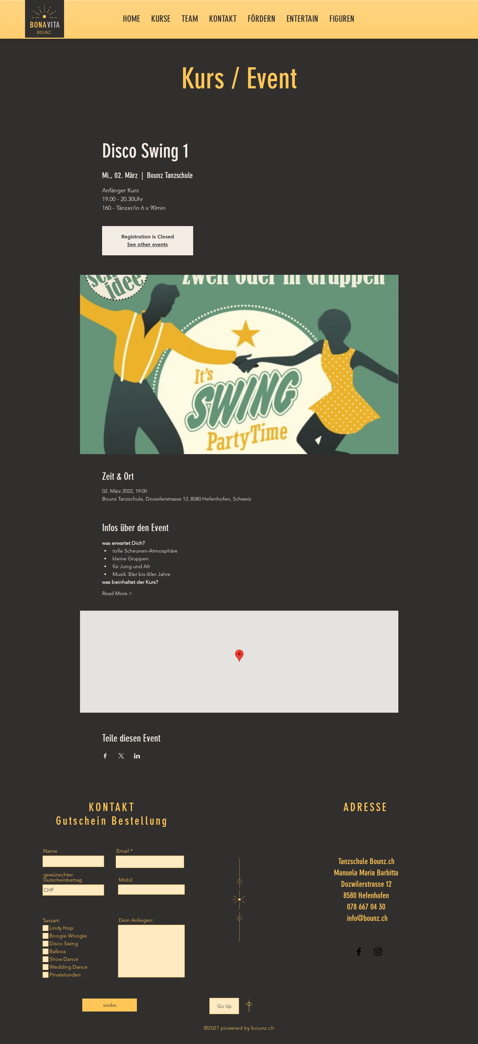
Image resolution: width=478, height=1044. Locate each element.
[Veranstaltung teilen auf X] (121, 755)
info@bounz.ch (367, 918)
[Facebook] (358, 951)
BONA (38, 25)
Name (50, 851)
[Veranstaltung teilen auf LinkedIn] (137, 755)
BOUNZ (44, 32)
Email (122, 851)
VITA (53, 25)
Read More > (117, 593)
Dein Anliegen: (136, 920)
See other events (147, 244)
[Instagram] (378, 951)
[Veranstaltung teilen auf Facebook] (105, 755)
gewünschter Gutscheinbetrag (62, 877)
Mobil (125, 880)
